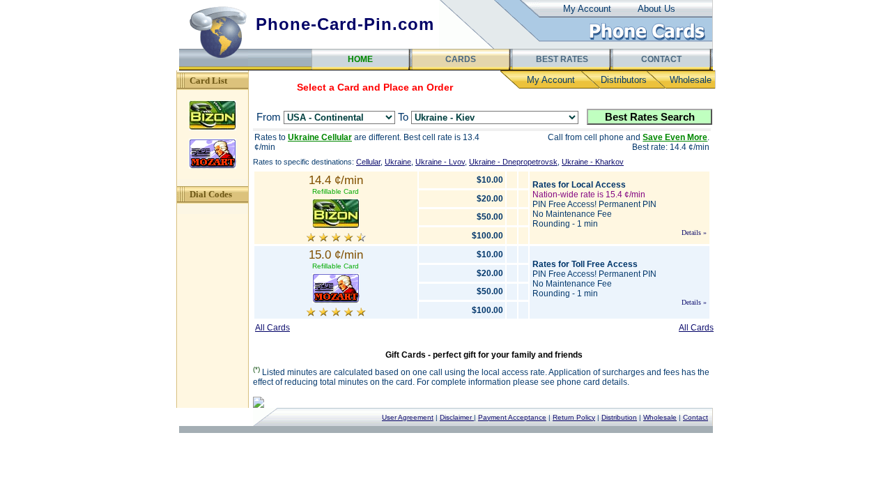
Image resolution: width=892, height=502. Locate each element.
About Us (656, 8)
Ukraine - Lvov (440, 162)
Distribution (619, 417)
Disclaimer (457, 417)
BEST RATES (561, 59)
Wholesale (691, 80)
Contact (695, 417)
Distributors (624, 80)
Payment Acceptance (512, 417)
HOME (360, 59)
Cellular (368, 162)
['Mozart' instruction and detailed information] (336, 303)
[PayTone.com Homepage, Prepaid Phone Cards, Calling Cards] (213, 67)
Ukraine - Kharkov (593, 162)
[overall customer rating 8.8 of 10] (336, 239)
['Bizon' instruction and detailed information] (336, 229)
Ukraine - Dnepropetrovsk (513, 162)
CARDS (460, 59)
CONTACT (661, 59)
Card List (208, 80)
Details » (694, 232)
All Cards (272, 328)
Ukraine (398, 162)
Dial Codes (211, 194)
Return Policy (574, 417)
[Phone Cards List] (647, 40)
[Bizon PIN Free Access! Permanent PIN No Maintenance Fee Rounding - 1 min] (212, 127)
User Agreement (407, 417)
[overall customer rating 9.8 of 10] (336, 314)
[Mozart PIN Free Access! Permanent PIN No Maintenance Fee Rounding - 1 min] (212, 166)
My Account (587, 8)
